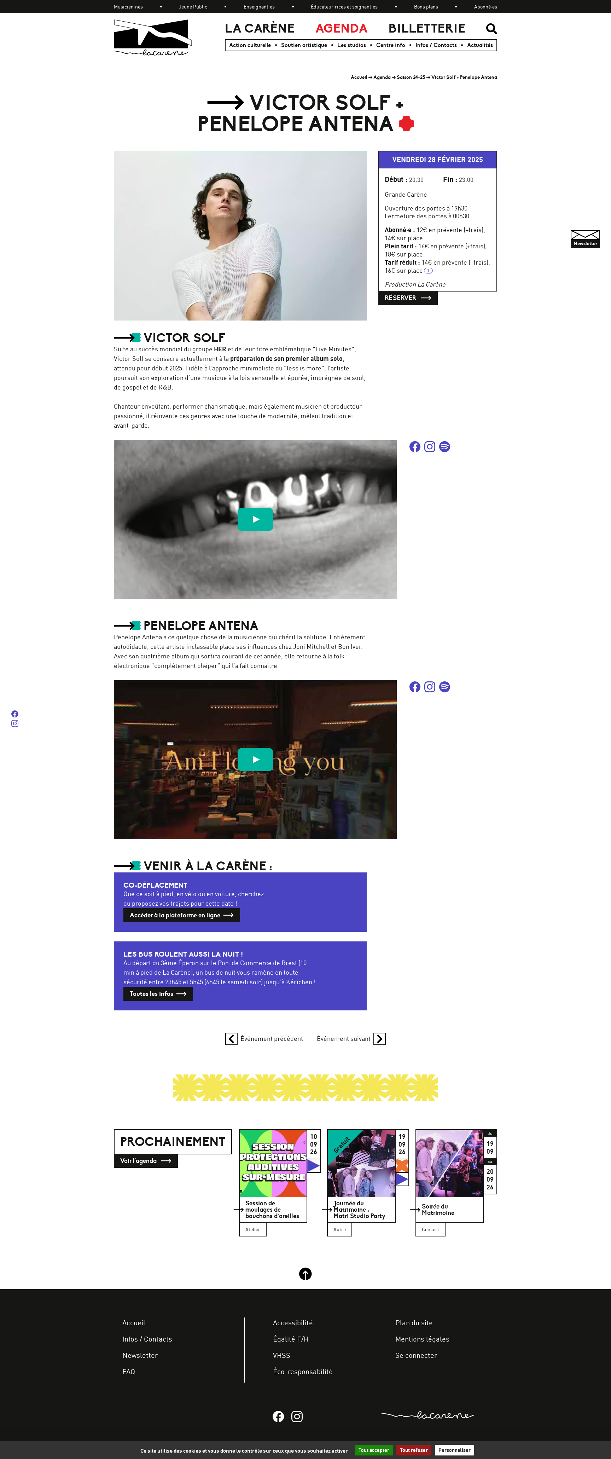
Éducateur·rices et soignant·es (344, 7)
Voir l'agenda (139, 1161)
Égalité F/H (291, 1338)
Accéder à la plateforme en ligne (175, 915)
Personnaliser (454, 1450)
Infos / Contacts (436, 45)
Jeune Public (193, 7)
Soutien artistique (304, 45)
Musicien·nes (128, 7)
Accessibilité (293, 1322)
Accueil (359, 77)
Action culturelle (250, 45)
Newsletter (140, 1355)
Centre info (390, 45)
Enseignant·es (259, 7)
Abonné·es (485, 7)
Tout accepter (374, 1450)
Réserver (401, 298)
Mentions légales (422, 1338)
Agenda (341, 28)
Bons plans (426, 7)
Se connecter (416, 1355)
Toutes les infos (151, 994)
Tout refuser (414, 1450)
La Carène (260, 28)
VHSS (281, 1355)
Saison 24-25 (411, 77)
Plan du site (414, 1322)
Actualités (480, 45)
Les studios (351, 45)
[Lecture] (255, 519)
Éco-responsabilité (303, 1371)
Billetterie (427, 28)
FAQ (128, 1371)
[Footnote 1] (428, 270)
